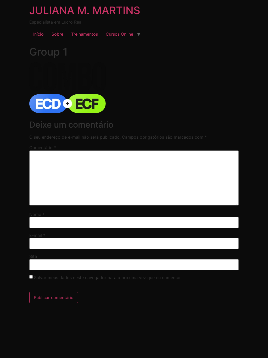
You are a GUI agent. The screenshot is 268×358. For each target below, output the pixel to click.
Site (33, 256)
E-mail (37, 235)
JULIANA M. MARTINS (84, 10)
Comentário (42, 147)
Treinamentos (84, 34)
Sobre (57, 34)
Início (38, 34)
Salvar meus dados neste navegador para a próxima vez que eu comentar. (108, 277)
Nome (36, 214)
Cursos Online (119, 34)
